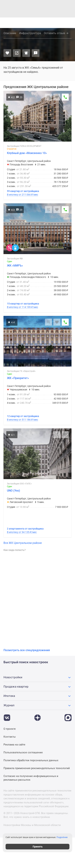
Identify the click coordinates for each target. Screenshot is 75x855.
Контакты (9, 736)
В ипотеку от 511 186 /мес (22, 419)
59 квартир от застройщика (23, 191)
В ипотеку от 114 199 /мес (22, 307)
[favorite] (42, 23)
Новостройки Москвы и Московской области (32, 825)
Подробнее (62, 837)
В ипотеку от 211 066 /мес (22, 194)
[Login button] (49, 23)
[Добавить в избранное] (7, 53)
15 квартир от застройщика (23, 303)
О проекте (9, 728)
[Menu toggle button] (69, 23)
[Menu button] (61, 23)
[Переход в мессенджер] (68, 715)
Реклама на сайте (14, 744)
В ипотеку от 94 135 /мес (22, 532)
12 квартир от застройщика (23, 416)
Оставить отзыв (54, 33)
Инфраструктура (30, 33)
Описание (9, 33)
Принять (38, 846)
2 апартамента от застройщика (25, 528)
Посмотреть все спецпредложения (26, 650)
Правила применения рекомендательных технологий (36, 768)
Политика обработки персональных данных (30, 760)
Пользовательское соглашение (23, 752)
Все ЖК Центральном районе (22, 543)
